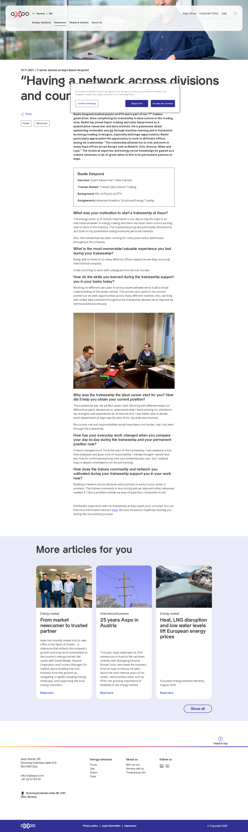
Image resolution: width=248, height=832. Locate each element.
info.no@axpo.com (32, 775)
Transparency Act (136, 772)
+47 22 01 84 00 (31, 779)
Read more (46, 693)
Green (93, 772)
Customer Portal (208, 13)
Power (93, 765)
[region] (125, 98)
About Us (97, 22)
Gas (92, 768)
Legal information (111, 826)
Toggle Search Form (235, 13)
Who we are (133, 765)
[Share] (22, 114)
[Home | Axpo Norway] (21, 14)
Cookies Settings (87, 103)
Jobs (224, 13)
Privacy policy (90, 826)
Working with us (135, 768)
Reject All (137, 103)
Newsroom (60, 22)
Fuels (93, 776)
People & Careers (79, 22)
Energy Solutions (41, 22)
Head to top (220, 743)
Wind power (42, 123)
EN (50, 13)
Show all (198, 709)
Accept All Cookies (163, 103)
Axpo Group (189, 13)
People (26, 123)
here (115, 510)
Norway (40, 13)
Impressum (130, 826)
